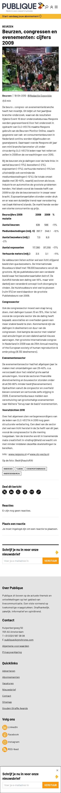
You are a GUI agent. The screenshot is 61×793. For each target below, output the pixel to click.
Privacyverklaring (12, 652)
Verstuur (50, 785)
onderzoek (8, 469)
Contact (6, 695)
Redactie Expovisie (41, 95)
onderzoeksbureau (12, 474)
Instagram (13, 741)
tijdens (19, 469)
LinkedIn (12, 727)
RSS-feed (13, 749)
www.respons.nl (18, 454)
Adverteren (8, 670)
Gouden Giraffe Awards (15, 708)
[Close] (57, 770)
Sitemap (7, 702)
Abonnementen (11, 677)
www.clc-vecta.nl (39, 454)
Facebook (13, 734)
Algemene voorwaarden (15, 645)
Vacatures (8, 683)
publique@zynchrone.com (18, 639)
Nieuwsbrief (9, 689)
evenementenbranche (36, 469)
